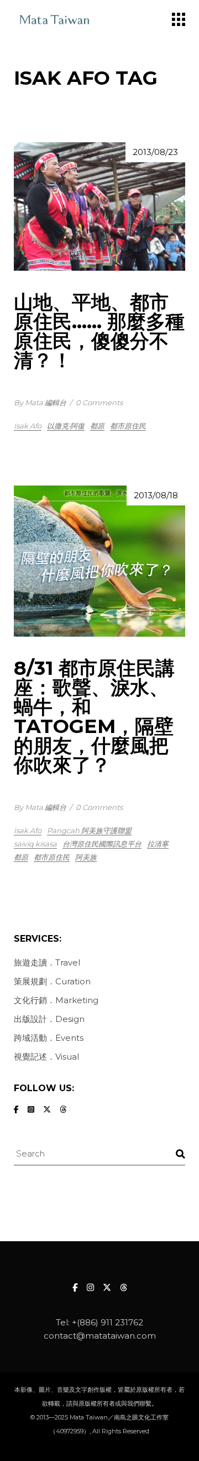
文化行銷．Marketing (56, 1000)
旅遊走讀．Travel (47, 962)
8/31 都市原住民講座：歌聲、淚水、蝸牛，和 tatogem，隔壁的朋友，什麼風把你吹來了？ (94, 716)
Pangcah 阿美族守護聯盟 (89, 830)
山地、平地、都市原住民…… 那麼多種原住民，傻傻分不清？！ (99, 331)
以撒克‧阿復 (66, 425)
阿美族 (86, 857)
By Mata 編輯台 (40, 402)
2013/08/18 (156, 495)
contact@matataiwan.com (100, 1335)
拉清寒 (158, 843)
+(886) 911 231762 (107, 1322)
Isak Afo (27, 425)
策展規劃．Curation (52, 981)
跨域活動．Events (48, 1037)
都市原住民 (128, 425)
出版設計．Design (49, 1019)
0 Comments (99, 402)
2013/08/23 (155, 152)
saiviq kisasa (35, 843)
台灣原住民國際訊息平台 (102, 843)
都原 (97, 425)
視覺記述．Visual (46, 1056)
